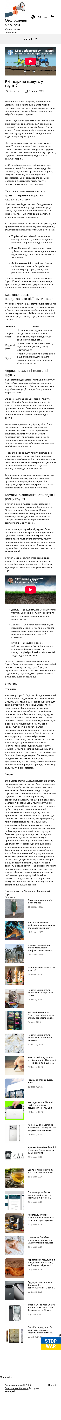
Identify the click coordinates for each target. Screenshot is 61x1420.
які (48, 891)
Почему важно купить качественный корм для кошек (40, 993)
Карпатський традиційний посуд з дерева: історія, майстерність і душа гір (41, 1262)
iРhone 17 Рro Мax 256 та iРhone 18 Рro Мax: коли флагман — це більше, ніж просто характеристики (42, 1308)
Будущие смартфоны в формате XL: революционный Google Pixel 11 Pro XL (40, 1286)
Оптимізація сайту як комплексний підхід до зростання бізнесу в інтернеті (39, 1196)
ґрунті (8, 894)
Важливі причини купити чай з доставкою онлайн (40, 1171)
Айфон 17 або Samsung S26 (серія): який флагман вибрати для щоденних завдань (42, 1129)
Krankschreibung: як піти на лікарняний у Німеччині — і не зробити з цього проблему (42, 1061)
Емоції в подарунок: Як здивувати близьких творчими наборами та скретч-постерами (40, 1331)
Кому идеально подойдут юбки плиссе (41, 901)
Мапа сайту (6, 1377)
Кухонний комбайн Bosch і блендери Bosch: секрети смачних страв (42, 1150)
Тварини (41, 891)
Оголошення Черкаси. (16, 1388)
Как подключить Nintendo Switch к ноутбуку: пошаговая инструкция (41, 1105)
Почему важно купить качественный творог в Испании (40, 1038)
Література (14, 91)
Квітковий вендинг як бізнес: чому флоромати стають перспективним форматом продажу (41, 1016)
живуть (19, 891)
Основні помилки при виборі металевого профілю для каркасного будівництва (41, 949)
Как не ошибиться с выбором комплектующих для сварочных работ (41, 925)
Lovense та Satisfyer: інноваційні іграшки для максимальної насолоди (41, 1240)
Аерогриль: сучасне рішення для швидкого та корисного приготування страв (41, 1218)
